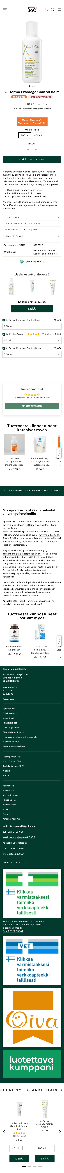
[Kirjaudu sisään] (46, 9)
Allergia (6, 771)
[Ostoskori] (59, 9)
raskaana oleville (39, 573)
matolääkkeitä (45, 585)
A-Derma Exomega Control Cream (24, 348)
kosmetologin (39, 550)
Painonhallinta (10, 800)
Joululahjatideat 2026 (13, 766)
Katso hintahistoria (34, 261)
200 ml (24, 135)
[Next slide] (60, 1132)
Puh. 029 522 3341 (13, 931)
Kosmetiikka (8, 786)
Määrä (32, 144)
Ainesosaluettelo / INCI (22, 230)
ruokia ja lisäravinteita (14, 589)
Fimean (25, 924)
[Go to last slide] (4, 1132)
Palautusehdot (10, 723)
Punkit (6, 775)
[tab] (24, 1166)
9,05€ (19, 1140)
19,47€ (44, 1130)
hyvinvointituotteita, (49, 535)
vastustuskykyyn (12, 573)
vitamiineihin (41, 563)
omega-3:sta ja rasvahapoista (18, 563)
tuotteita (29, 525)
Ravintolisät (8, 790)
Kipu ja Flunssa (10, 795)
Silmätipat (7, 809)
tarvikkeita (44, 589)
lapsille (25, 573)
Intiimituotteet (9, 805)
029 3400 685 (15, 832)
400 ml (38, 135)
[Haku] (52, 9)
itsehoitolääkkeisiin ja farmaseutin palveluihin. (27, 531)
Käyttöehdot (9, 709)
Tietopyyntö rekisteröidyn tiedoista (20, 737)
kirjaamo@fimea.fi (12, 928)
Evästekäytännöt (11, 741)
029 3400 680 (16, 848)
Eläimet (6, 814)
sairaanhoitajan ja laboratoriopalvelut (22, 553)
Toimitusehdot (10, 713)
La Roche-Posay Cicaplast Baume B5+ (16, 334)
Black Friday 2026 (12, 761)
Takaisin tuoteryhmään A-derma (34, 491)
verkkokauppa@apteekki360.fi (19, 837)
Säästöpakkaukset (12, 757)
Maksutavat (8, 718)
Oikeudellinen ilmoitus (14, 732)
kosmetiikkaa (33, 538)
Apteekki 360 (10, 521)
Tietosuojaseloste (11, 727)
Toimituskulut (28, 109)
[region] (32, 1131)
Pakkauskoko (32, 130)
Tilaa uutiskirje (14, 862)
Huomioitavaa (14, 236)
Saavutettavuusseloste (14, 746)
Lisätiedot (12, 217)
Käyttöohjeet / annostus (23, 223)
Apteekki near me (11, 819)
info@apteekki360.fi (13, 854)
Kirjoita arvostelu (32, 405)
